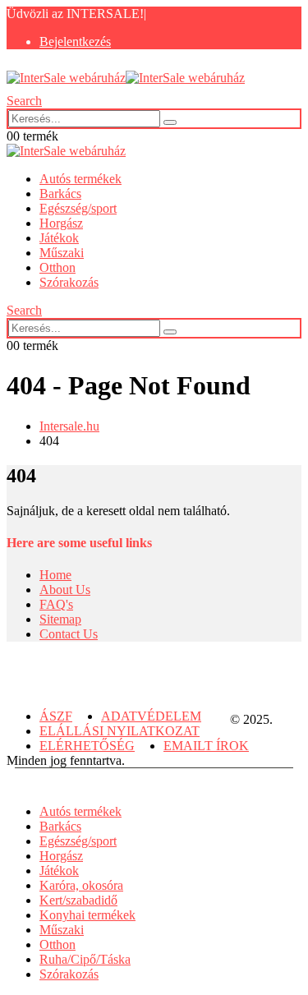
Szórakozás (69, 282)
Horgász (61, 223)
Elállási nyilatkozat (119, 731)
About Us (64, 590)
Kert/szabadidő (78, 900)
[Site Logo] (126, 78)
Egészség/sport (78, 208)
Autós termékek (80, 179)
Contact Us (68, 634)
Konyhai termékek (87, 915)
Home (55, 575)
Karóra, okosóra (81, 885)
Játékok (59, 238)
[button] (24, 101)
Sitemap (60, 619)
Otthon (57, 267)
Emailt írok (206, 746)
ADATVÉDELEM (151, 716)
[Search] (170, 122)
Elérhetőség (87, 746)
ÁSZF (55, 716)
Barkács (60, 193)
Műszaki (61, 253)
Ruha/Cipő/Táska (85, 959)
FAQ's (56, 604)
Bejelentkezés (75, 41)
